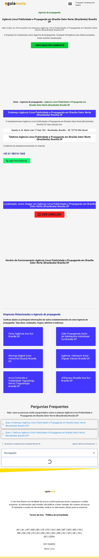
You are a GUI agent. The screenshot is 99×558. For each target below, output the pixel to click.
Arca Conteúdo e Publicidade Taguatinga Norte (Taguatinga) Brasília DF (21, 382)
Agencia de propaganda (31, 102)
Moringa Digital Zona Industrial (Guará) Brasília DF (22, 358)
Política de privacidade (57, 515)
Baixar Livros (49, 549)
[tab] (49, 424)
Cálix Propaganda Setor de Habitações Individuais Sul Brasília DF (75, 336)
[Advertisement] (49, 69)
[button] (70, 4)
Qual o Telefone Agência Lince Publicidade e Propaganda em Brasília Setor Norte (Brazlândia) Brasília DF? (45, 434)
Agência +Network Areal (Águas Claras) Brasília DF (75, 357)
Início (15, 102)
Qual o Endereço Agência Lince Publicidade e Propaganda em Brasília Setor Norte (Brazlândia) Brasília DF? (45, 424)
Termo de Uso (37, 515)
